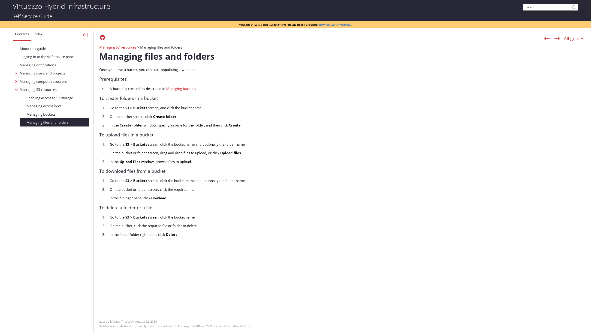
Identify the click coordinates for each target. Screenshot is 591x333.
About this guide (33, 48)
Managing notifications (38, 65)
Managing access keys (44, 106)
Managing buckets (41, 114)
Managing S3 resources (38, 89)
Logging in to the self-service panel (47, 56)
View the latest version (334, 24)
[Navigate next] (556, 38)
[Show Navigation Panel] (85, 35)
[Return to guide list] (574, 38)
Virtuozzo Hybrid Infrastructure (61, 5)
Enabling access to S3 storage (50, 98)
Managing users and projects (42, 73)
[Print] (102, 38)
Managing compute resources (43, 81)
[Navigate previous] (547, 38)
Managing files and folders (48, 122)
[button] (22, 35)
